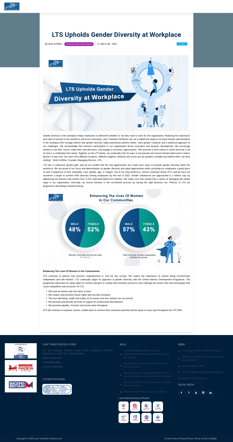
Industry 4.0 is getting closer (194, 378)
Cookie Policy (171, 438)
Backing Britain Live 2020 (193, 366)
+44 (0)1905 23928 (51, 362)
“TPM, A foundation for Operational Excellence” (203, 372)
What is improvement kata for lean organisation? (145, 391)
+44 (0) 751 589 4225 (52, 367)
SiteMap (212, 438)
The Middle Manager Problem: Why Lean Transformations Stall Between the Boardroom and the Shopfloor (146, 354)
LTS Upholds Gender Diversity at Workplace (201, 350)
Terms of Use (201, 438)
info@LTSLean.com (51, 358)
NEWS (181, 344)
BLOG (123, 344)
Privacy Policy (186, 438)
